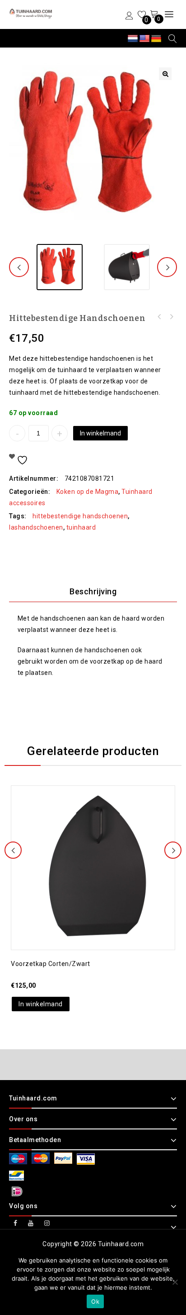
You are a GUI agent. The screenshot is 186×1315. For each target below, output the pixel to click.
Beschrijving (93, 591)
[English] (144, 38)
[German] (156, 38)
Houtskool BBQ (171, 317)
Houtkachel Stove (159, 317)
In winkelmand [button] (41, 1004)
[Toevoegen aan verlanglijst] (84, 841)
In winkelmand (100, 433)
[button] (165, 73)
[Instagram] (47, 1223)
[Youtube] (31, 1223)
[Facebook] (15, 1223)
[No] (174, 1281)
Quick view (102, 841)
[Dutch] (132, 38)
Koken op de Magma (87, 491)
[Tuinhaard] (31, 13)
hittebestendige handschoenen (80, 516)
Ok (95, 1301)
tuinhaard (81, 527)
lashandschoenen (36, 527)
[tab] (93, 591)
